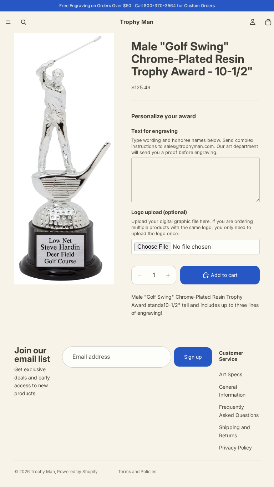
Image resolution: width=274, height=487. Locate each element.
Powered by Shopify (77, 471)
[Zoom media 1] (64, 158)
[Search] (23, 22)
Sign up (193, 357)
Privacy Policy (235, 447)
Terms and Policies (137, 471)
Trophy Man (43, 471)
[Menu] (8, 22)
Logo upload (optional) (159, 212)
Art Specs (230, 374)
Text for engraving (154, 131)
